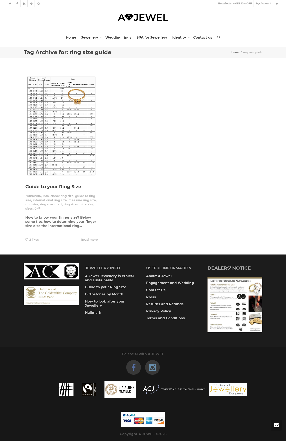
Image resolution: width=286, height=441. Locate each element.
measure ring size (82, 200)
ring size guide (75, 204)
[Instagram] (38, 3)
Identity (179, 37)
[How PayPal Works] (143, 419)
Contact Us (156, 290)
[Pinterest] (31, 3)
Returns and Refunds (165, 304)
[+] (61, 123)
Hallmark (93, 312)
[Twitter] (9, 3)
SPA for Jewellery (152, 37)
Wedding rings (118, 37)
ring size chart (51, 204)
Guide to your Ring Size (53, 186)
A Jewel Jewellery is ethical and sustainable (109, 278)
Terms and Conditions (165, 318)
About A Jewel (159, 276)
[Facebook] (17, 3)
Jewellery (90, 37)
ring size (31, 204)
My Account (263, 3)
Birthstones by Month (104, 294)
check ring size (61, 196)
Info (46, 196)
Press (151, 297)
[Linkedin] (24, 3)
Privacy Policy (158, 311)
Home (71, 37)
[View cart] (277, 3)
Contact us (202, 37)
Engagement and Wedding (170, 283)
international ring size (50, 200)
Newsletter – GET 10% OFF (235, 3)
